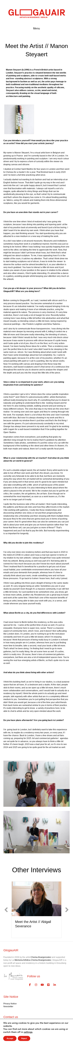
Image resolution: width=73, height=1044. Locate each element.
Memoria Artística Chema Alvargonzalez (33, 960)
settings (28, 1032)
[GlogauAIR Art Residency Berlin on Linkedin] (54, 985)
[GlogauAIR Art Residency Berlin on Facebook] (30, 985)
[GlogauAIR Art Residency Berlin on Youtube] (42, 985)
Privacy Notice (10, 1003)
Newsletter (8, 1006)
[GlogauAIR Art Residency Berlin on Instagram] (36, 985)
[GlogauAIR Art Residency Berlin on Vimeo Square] (48, 985)
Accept (10, 1038)
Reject (24, 1038)
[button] (6, 909)
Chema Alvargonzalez (41, 957)
